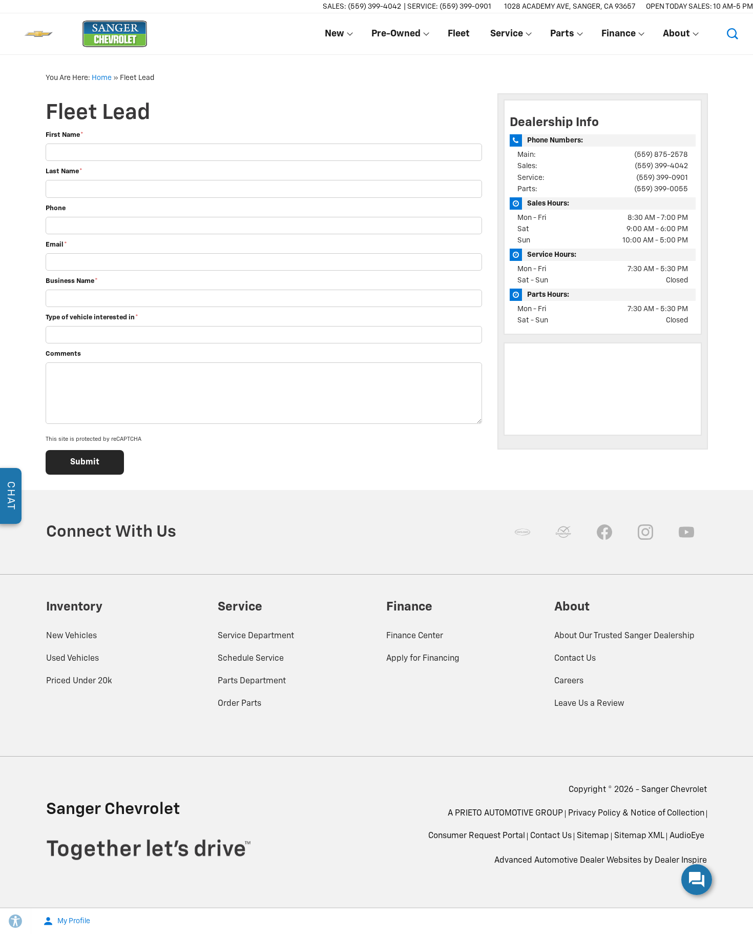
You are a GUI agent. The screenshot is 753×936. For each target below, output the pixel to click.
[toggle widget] (696, 879)
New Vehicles (71, 636)
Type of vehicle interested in (92, 317)
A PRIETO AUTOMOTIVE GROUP (505, 813)
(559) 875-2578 (661, 154)
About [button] (676, 36)
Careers (568, 681)
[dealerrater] (563, 532)
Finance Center (414, 636)
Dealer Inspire (681, 861)
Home (102, 78)
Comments (63, 354)
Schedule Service (251, 659)
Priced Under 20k (79, 681)
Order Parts (239, 704)
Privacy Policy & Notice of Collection (636, 813)
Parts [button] (562, 36)
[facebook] (604, 532)
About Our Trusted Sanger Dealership (624, 636)
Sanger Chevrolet (674, 790)
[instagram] (645, 532)
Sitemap (593, 836)
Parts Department (252, 681)
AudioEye (687, 836)
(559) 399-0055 (661, 189)
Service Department (256, 636)
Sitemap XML (639, 836)
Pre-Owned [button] (396, 36)
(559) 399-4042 (661, 166)
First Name (64, 135)
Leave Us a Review (589, 704)
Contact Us (575, 659)
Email (56, 244)
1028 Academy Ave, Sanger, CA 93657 (570, 6)
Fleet (459, 33)
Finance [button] (618, 36)
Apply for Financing (422, 659)
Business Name (72, 281)
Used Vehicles (72, 659)
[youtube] (686, 532)
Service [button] (506, 36)
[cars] (522, 532)
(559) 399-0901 (662, 177)
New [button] (336, 36)
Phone (56, 208)
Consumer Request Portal (476, 836)
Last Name (64, 171)
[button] (732, 33)
